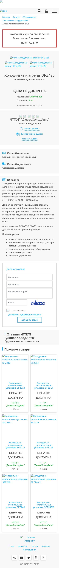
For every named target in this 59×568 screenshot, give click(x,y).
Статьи (34, 546)
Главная (6, 17)
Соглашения (29, 549)
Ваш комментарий (17, 291)
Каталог (16, 17)
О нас (12, 546)
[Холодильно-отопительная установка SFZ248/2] (44, 486)
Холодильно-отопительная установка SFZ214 (43, 385)
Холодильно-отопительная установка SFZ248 (15, 504)
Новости (22, 546)
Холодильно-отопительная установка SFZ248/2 (43, 504)
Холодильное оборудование (15, 21)
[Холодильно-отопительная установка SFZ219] (15, 427)
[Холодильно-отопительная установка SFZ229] (44, 427)
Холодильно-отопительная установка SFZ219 (15, 445)
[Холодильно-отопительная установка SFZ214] (44, 367)
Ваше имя (13, 277)
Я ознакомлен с (18, 310)
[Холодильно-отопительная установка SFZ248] (15, 486)
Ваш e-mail (13, 284)
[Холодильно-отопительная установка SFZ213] (15, 367)
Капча (11, 302)
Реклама (46, 546)
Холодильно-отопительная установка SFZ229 (43, 445)
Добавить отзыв (30, 320)
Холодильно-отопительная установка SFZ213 (15, 385)
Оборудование (29, 17)
